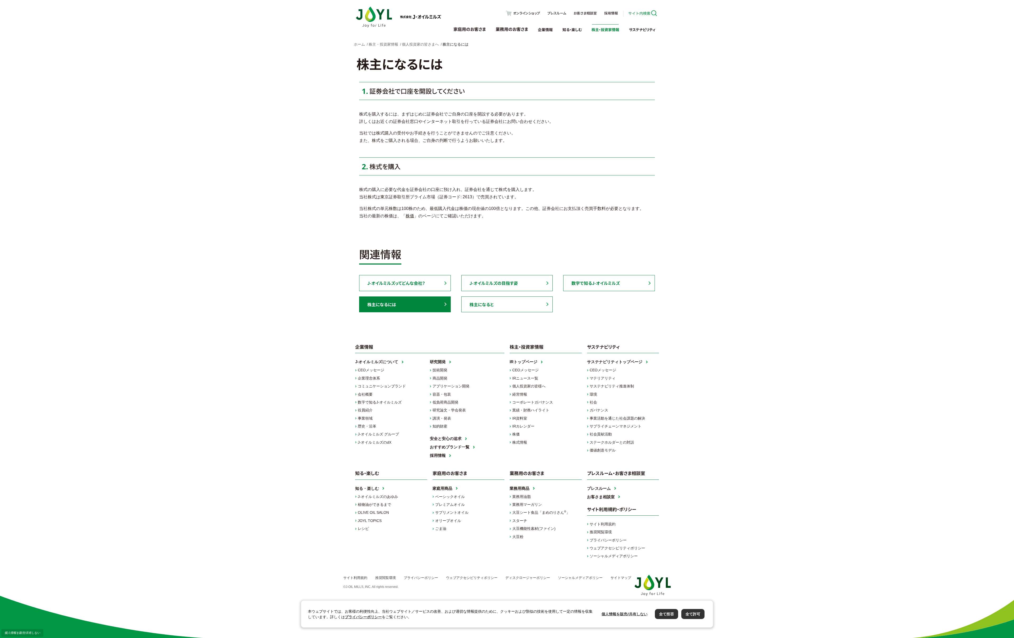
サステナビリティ (642, 29)
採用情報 (611, 13)
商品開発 (440, 378)
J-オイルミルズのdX (374, 442)
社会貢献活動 (601, 434)
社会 (593, 402)
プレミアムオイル (450, 504)
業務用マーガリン (527, 504)
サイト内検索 (639, 13)
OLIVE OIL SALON (373, 512)
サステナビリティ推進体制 (612, 386)
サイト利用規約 (603, 524)
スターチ (519, 521)
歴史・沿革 (367, 426)
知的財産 (440, 426)
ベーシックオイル (450, 497)
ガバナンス (599, 410)
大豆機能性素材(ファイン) (534, 528)
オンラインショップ (526, 13)
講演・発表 (442, 418)
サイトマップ (621, 578)
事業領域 (365, 418)
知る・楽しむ (572, 29)
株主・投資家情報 (605, 29)
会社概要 (365, 394)
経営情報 (519, 394)
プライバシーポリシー (608, 540)
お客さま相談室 (585, 13)
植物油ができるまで (374, 504)
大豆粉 (517, 537)
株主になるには (381, 304)
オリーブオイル (448, 521)
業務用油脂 (521, 497)
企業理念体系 (369, 378)
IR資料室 (519, 418)
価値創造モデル (603, 450)
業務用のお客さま (512, 29)
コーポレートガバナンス (532, 402)
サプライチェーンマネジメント (615, 426)
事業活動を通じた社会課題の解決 (617, 418)
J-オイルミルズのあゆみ (378, 497)
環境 (593, 394)
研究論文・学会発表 (449, 410)
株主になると (482, 304)
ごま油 (440, 528)
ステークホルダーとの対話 (612, 442)
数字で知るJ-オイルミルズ (595, 283)
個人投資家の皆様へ (529, 386)
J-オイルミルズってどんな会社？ (396, 283)
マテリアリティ (603, 378)
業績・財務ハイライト (530, 410)
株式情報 (519, 442)
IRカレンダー (523, 426)
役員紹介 (365, 410)
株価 (410, 216)
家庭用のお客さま (469, 29)
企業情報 (545, 29)
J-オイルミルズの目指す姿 (494, 283)
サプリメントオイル (451, 512)
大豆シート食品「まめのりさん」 (541, 512)
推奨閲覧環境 (601, 532)
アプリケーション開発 (451, 386)
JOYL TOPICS (370, 521)
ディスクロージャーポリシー (527, 578)
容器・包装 (442, 394)
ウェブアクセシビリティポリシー (617, 548)
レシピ (363, 528)
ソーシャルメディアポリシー (614, 556)
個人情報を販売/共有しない (22, 632)
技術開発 (440, 370)
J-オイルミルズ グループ (378, 434)
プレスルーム (556, 13)
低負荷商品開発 (445, 402)
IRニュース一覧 (525, 378)
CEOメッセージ (371, 370)
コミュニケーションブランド (382, 386)
